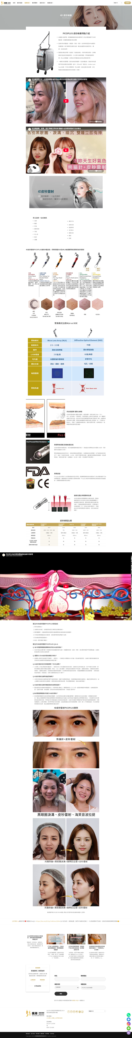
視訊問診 (47, 1033)
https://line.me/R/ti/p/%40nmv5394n (48, 921)
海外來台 (52, 1033)
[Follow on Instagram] (71, 1011)
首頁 (14, 3)
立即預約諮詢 (58, 1018)
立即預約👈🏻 (15, 921)
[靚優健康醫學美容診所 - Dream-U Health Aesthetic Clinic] (6, 3)
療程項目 (57, 984)
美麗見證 (49, 3)
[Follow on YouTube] (77, 1011)
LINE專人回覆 (50, 1018)
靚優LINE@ (75, 1000)
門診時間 (37, 1033)
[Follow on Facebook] (68, 1011)
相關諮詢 (83, 984)
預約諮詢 (28, 1033)
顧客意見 (42, 1033)
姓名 (56, 975)
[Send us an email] (74, 1011)
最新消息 (42, 3)
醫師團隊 (34, 3)
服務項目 (27, 3)
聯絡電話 (83, 975)
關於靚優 (19, 3)
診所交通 (33, 1033)
